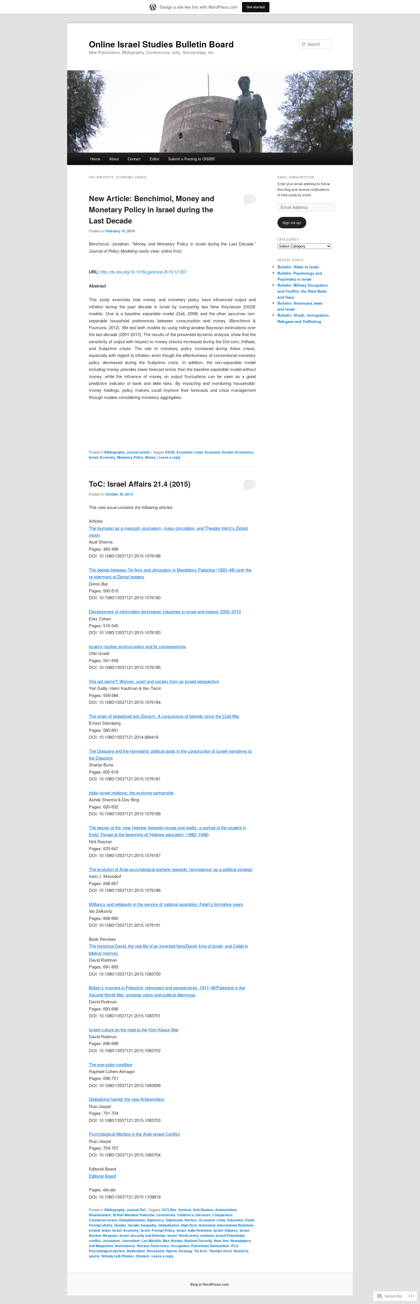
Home (95, 158)
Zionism (142, 1256)
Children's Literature (194, 1214)
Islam (106, 1230)
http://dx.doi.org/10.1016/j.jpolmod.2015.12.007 (143, 272)
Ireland (94, 1230)
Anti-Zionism (203, 1209)
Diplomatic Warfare (181, 1220)
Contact (134, 158)
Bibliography (114, 452)
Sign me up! (292, 222)
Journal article (138, 452)
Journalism (131, 1240)
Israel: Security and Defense (142, 1235)
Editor (154, 158)
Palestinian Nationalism (210, 1245)
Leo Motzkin (151, 1240)
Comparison (222, 1214)
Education (235, 1220)
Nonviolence (125, 1245)
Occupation (180, 1245)
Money (150, 457)
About (114, 158)
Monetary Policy (130, 457)
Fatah (249, 1220)
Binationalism (100, 1214)
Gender (120, 1225)
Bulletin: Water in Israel (298, 266)
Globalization (168, 1225)
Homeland (207, 1225)
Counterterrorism (103, 1220)
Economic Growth (219, 452)
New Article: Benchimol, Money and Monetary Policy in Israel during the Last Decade (151, 209)
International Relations (235, 1225)
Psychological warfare (107, 1250)
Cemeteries (165, 1214)
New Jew (221, 1240)
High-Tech (189, 1225)
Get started (256, 7)
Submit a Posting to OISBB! (191, 158)
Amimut (184, 1209)
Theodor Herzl (220, 1250)
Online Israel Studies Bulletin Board (161, 44)
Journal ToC (136, 1209)
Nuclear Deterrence (153, 1245)
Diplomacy (155, 1220)
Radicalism (136, 1250)
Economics (244, 452)
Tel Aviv (200, 1250)
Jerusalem (111, 1240)
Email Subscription (295, 177)
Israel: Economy (102, 457)
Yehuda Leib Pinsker (117, 1256)
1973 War (169, 1209)
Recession (155, 1250)
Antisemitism (226, 1209)
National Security (198, 1240)
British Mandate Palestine (134, 1214)
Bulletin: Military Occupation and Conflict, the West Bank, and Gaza (302, 291)
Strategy (186, 1250)
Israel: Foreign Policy (158, 1230)
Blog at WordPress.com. (210, 1284)
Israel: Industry (225, 1230)
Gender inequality (142, 1225)
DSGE (170, 452)
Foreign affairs (101, 1225)
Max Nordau (173, 1240)
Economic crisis (190, 452)
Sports (171, 1250)
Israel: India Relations (194, 1230)
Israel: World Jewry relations (190, 1235)
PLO (234, 1245)
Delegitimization (132, 1220)
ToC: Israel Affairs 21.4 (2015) (140, 483)
